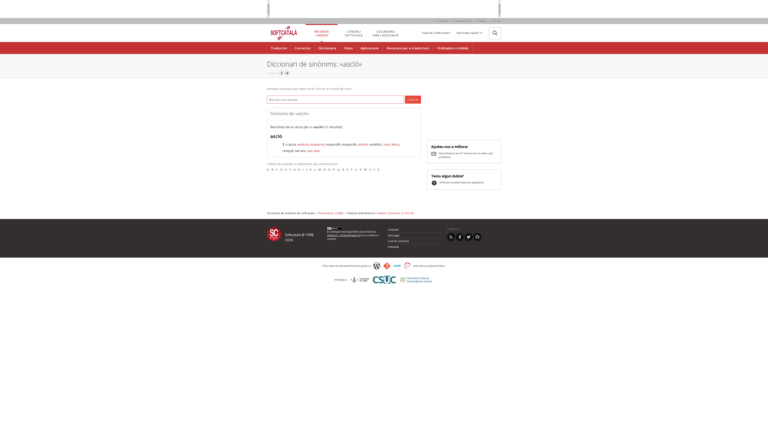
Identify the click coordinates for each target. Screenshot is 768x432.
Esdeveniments (462, 21)
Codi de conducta (398, 241)
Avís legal (393, 235)
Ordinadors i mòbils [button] (453, 48)
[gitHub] (477, 237)
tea (310, 151)
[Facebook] (460, 237)
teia (317, 151)
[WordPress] (376, 265)
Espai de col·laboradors (436, 33)
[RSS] (451, 237)
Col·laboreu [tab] (386, 33)
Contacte (393, 229)
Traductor (279, 48)
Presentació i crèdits (330, 213)
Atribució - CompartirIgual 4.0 (344, 235)
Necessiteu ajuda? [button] (468, 33)
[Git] (387, 265)
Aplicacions (370, 48)
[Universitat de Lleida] (359, 280)
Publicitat (393, 247)
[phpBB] (397, 266)
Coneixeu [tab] (354, 33)
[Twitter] (469, 237)
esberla (303, 144)
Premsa (482, 21)
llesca (395, 144)
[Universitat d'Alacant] (416, 280)
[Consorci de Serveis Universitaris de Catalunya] (384, 280)
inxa (386, 144)
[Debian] (407, 265)
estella (363, 144)
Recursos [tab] (321, 33)
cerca (413, 100)
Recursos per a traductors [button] (408, 48)
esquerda (317, 144)
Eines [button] (348, 48)
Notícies (443, 21)
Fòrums (496, 21)
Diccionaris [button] (327, 48)
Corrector (303, 48)
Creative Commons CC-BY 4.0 (394, 213)
